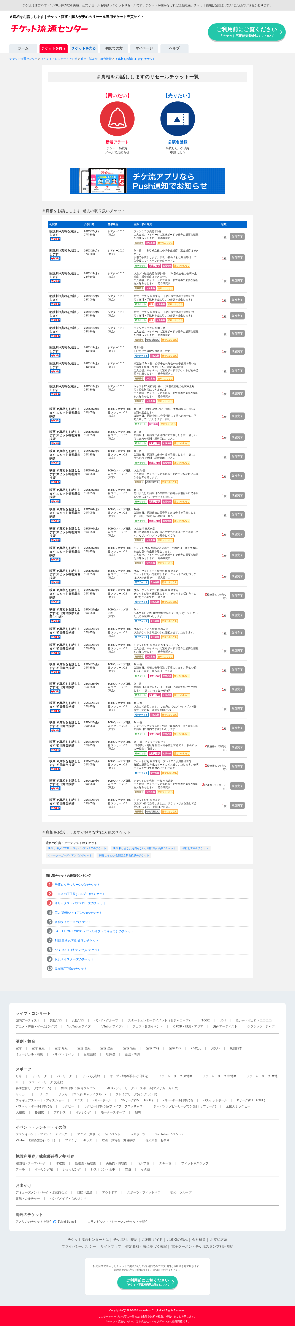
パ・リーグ (64, 1076)
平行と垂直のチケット (195, 848)
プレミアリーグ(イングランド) (136, 1094)
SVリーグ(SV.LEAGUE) (137, 1100)
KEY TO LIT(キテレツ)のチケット (77, 949)
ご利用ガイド (152, 1239)
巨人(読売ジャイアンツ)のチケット (78, 912)
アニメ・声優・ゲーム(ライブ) (36, 1026)
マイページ (144, 48)
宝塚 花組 (38, 1048)
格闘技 (39, 1112)
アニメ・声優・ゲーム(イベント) (99, 1134)
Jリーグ (43, 1094)
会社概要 (199, 1239)
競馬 (138, 1112)
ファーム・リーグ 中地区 (219, 1076)
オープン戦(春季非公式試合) (129, 1076)
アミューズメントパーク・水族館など (41, 1192)
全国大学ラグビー (238, 1106)
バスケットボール (215, 1100)
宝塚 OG (175, 1048)
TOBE (205, 1020)
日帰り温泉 (84, 1192)
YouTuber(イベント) (169, 1134)
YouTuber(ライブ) (79, 1026)
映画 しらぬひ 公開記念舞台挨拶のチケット (124, 855)
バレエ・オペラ (63, 1054)
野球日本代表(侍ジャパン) (79, 1088)
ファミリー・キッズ (78, 1140)
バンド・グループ (106, 1020)
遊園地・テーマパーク (31, 1163)
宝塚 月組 (61, 1048)
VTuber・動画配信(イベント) (35, 1140)
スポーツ (23, 1069)
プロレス (60, 1112)
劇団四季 (236, 1048)
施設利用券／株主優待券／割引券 (45, 1156)
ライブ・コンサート (33, 1013)
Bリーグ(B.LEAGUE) (251, 1100)
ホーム (23, 48)
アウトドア (109, 1192)
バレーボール (102, 1100)
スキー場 (165, 1163)
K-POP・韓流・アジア (188, 1026)
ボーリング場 (44, 1169)
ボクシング (83, 1112)
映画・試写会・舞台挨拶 (118, 1140)
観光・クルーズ (181, 1192)
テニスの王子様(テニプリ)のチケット (80, 894)
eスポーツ (138, 1134)
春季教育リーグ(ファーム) (33, 1088)
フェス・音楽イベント (148, 1026)
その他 (145, 1169)
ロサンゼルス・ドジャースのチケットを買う (117, 1221)
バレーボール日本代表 (178, 1100)
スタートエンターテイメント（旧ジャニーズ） (160, 1020)
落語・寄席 (132, 1054)
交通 (128, 1169)
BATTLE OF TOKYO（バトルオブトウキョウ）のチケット (94, 931)
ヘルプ (174, 48)
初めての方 (114, 48)
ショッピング (72, 1169)
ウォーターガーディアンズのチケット (70, 855)
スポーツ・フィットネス (143, 1192)
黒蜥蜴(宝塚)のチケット (71, 968)
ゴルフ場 (143, 1163)
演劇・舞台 (25, 1041)
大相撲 (20, 1112)
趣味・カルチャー (28, 1198)
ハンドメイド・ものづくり (68, 1198)
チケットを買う (53, 48)
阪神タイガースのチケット (73, 922)
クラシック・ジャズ (260, 1026)
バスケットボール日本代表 (34, 1106)
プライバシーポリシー (79, 1246)
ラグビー (68, 1106)
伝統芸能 (90, 1054)
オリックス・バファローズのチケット (80, 903)
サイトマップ (110, 1246)
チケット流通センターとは (88, 1239)
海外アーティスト (225, 1026)
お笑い (215, 1048)
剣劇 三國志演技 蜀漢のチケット (77, 940)
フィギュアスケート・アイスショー (40, 1100)
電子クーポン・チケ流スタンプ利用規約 (202, 1246)
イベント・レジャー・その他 (41, 1127)
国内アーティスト (28, 1020)
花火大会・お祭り (157, 1140)
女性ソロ (78, 1020)
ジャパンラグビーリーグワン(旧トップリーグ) (185, 1106)
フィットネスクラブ (194, 1163)
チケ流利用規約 (125, 1239)
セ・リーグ (39, 1076)
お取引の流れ (177, 1239)
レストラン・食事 (103, 1169)
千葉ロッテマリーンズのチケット (77, 884)
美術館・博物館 (116, 1163)
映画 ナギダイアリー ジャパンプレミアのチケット (77, 848)
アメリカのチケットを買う (34, 1221)
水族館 (60, 1163)
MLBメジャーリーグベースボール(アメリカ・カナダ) (142, 1088)
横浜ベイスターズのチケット (74, 959)
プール (20, 1169)
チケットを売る (84, 48)
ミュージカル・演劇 (29, 1054)
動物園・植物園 (85, 1163)
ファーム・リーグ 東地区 (175, 1076)
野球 (19, 1076)
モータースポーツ (113, 1112)
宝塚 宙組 (129, 1048)
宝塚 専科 (152, 1048)
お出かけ (23, 1185)
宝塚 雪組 (84, 1048)
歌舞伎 (110, 1054)
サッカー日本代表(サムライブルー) (82, 1094)
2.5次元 (196, 1048)
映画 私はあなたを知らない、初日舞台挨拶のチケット (144, 848)
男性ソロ (56, 1020)
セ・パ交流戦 (91, 1076)
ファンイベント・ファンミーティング (41, 1134)
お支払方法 (218, 1239)
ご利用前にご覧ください (246, 32)
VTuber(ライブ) (112, 1026)
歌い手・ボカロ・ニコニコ (254, 1020)
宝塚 (19, 1048)
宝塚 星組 (106, 1048)
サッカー (22, 1094)
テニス (78, 1100)
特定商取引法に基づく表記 (146, 1246)
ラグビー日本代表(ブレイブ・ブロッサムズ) (114, 1106)
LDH (223, 1020)
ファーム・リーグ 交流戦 (46, 1082)
